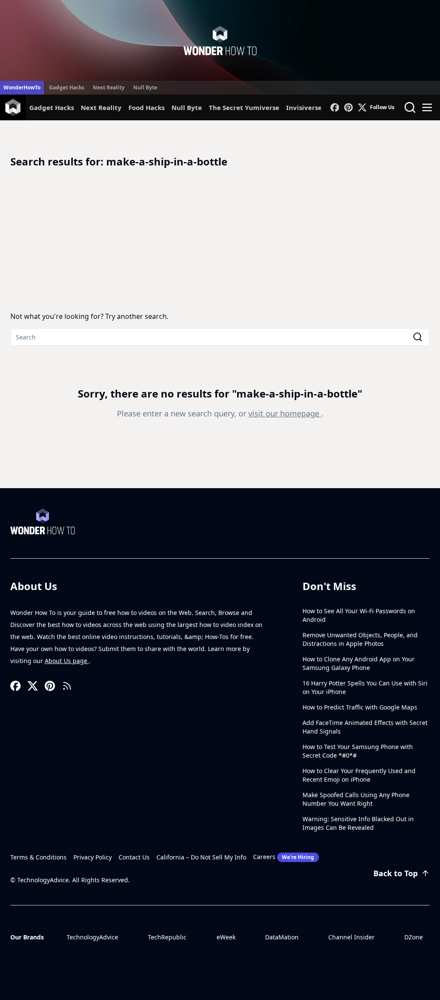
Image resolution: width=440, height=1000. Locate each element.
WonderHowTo (21, 87)
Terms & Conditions (38, 857)
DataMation (282, 937)
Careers (283, 857)
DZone (413, 937)
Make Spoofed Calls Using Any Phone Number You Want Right (355, 799)
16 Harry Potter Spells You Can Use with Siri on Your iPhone (365, 687)
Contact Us (134, 857)
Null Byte (145, 87)
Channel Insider (351, 937)
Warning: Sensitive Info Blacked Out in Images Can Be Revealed (358, 823)
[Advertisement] (220, 240)
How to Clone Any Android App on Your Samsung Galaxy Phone (358, 663)
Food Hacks (146, 107)
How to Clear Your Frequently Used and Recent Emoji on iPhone (359, 775)
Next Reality (109, 87)
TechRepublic (167, 937)
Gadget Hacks (66, 87)
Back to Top (395, 873)
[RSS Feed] (67, 686)
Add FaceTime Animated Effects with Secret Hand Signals (365, 727)
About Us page (67, 661)
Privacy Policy (92, 857)
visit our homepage (284, 413)
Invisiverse (304, 107)
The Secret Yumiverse (244, 107)
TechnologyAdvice (92, 937)
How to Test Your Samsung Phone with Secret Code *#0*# (357, 751)
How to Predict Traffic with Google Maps (359, 707)
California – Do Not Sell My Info (201, 857)
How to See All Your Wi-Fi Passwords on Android (358, 615)
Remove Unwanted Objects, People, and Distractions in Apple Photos (360, 639)
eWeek (226, 937)
